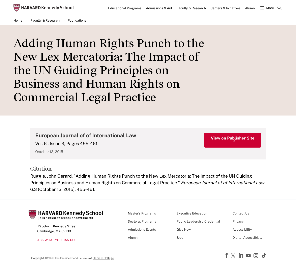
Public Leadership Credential (198, 221)
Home (17, 20)
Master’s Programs (142, 213)
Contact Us (241, 213)
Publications (77, 20)
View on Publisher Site (233, 138)
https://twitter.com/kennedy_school (234, 255)
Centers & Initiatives (225, 8)
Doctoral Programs (142, 221)
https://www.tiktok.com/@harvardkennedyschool (264, 255)
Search (279, 8)
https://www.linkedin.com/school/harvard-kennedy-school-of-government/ (241, 255)
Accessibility (242, 229)
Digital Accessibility (248, 237)
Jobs (180, 237)
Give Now (184, 229)
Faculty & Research (191, 8)
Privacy (238, 221)
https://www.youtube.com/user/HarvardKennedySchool (249, 256)
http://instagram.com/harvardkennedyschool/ (257, 256)
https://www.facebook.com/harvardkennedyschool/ (227, 255)
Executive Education (192, 213)
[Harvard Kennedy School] (44, 7)
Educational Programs (124, 8)
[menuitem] (125, 10)
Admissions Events (142, 229)
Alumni (250, 8)
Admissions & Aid (159, 8)
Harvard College (103, 258)
